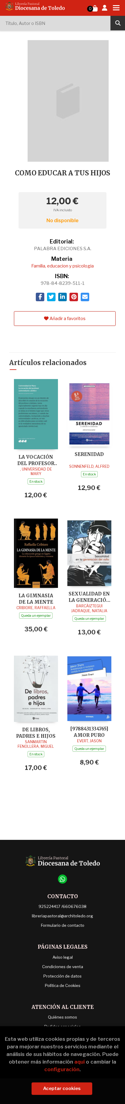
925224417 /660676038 (62, 906)
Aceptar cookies (62, 1088)
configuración (61, 1069)
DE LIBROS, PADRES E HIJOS (36, 733)
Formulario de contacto (62, 925)
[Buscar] (117, 23)
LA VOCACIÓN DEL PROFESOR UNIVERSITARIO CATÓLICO (35, 460)
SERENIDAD (89, 454)
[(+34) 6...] (62, 879)
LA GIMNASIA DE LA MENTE (36, 599)
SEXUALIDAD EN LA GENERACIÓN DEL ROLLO (89, 597)
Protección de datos (62, 976)
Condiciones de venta (62, 966)
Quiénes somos (62, 1017)
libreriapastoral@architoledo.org (62, 915)
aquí (79, 1062)
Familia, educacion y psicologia (62, 266)
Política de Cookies (62, 985)
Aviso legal (62, 957)
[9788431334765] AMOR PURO (89, 732)
